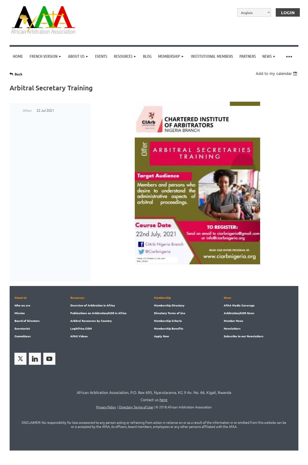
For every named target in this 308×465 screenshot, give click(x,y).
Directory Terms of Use (136, 407)
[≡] (288, 56)
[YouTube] (49, 359)
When (27, 110)
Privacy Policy (106, 407)
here (163, 399)
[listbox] (277, 73)
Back (18, 74)
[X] (20, 359)
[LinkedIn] (35, 359)
